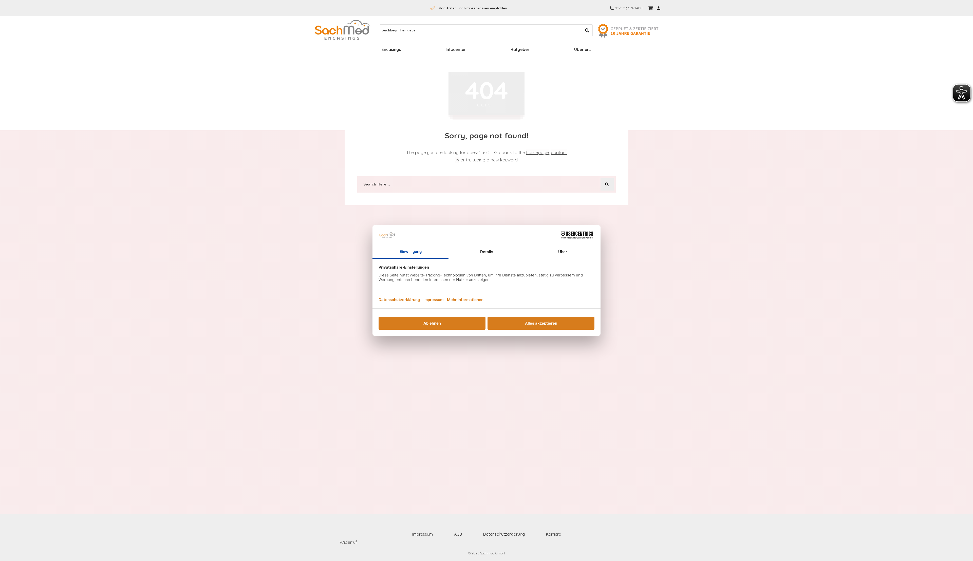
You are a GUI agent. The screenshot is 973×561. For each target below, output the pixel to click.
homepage (537, 152)
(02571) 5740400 (628, 8)
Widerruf (348, 542)
